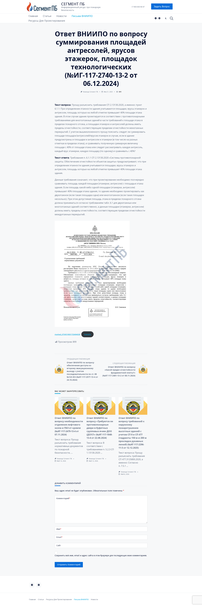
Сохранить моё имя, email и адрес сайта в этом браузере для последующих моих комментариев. (101, 555)
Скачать (87, 334)
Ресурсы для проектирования (46, 20)
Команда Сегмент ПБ (90, 92)
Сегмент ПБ (73, 3)
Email (59, 537)
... (72, 452)
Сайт (58, 545)
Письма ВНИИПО (82, 16)
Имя (58, 529)
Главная (33, 16)
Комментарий (63, 498)
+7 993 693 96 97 (138, 7)
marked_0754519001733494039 (67, 334)
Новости (61, 16)
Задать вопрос (162, 6)
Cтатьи (47, 16)
